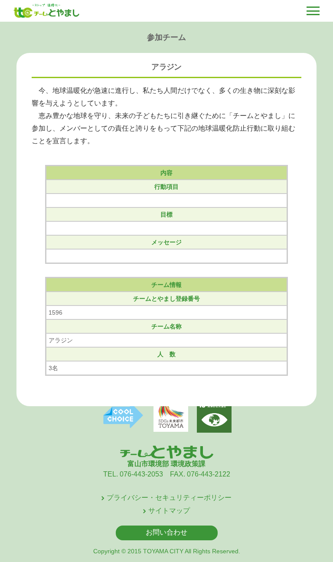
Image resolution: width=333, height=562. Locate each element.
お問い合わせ (166, 532)
